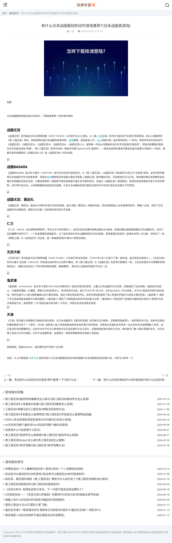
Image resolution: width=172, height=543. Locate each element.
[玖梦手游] (86, 7)
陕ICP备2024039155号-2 (69, 532)
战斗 (99, 140)
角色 (49, 176)
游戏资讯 (13, 13)
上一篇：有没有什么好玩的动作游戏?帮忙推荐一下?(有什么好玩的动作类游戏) (50, 380)
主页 (4, 13)
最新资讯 (16, 536)
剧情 (71, 140)
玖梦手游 (33, 357)
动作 (80, 136)
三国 (99, 136)
